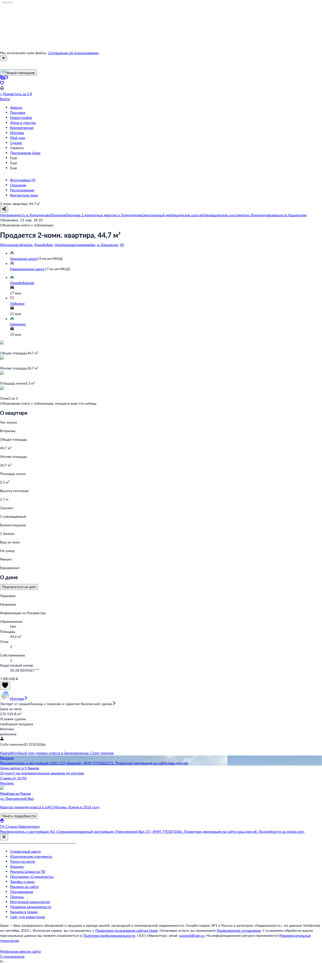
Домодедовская (22, 282)
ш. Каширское (107, 244)
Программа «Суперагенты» (32, 876)
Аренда (16, 107)
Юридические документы (31, 856)
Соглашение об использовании (73, 52)
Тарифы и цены (22, 881)
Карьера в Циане (23, 911)
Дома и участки (23, 122)
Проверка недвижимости (30, 906)
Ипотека (17, 132)
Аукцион (17, 866)
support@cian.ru (192, 935)
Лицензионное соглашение (239, 930)
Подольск (17, 303)
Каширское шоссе (23, 258)
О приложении (12, 956)
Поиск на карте (22, 861)
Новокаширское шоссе (27, 268)
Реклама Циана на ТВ (27, 871)
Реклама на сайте (24, 886)
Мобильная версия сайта (20, 951)
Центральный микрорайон (75, 244)
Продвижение (21, 891)
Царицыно (18, 324)
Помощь (17, 896)
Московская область (16, 244)
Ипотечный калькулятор (30, 901)
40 (122, 244)
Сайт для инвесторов (27, 916)
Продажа (17, 112)
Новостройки (21, 117)
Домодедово (43, 244)
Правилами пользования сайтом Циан (126, 930)
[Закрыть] (3, 58)
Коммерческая (21, 127)
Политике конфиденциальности (109, 935)
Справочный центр (25, 851)
